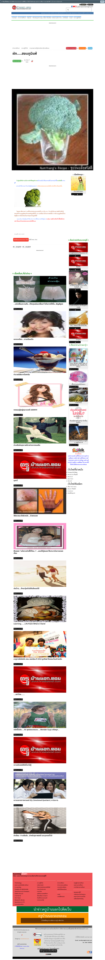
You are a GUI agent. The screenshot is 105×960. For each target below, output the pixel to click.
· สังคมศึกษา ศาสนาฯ (42, 896)
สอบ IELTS (70, 476)
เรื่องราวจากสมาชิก (71, 48)
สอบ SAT (70, 481)
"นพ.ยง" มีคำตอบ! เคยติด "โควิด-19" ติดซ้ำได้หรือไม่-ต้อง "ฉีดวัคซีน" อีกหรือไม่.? (78, 365)
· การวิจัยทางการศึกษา (79, 887)
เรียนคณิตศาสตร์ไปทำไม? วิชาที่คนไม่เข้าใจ (78, 421)
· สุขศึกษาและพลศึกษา (42, 894)
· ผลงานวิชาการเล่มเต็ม (79, 897)
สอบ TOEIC (70, 479)
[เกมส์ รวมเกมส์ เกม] (71, 17)
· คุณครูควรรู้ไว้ (77, 892)
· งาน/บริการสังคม (61, 887)
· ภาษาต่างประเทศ (41, 889)
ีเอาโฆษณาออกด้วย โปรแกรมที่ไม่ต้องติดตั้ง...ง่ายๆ (78, 286)
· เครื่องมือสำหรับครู (78, 899)
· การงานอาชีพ (40, 900)
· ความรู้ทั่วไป (40, 883)
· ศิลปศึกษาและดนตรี (42, 898)
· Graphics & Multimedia (21, 889)
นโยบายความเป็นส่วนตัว (56, 1)
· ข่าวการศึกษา (60, 883)
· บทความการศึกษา (78, 885)
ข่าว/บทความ (82, 48)
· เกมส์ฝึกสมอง (61, 897)
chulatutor (70, 491)
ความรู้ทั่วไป (24, 48)
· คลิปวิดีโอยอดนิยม (62, 889)
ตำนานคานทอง (78, 191)
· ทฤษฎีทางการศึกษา (78, 883)
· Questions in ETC (19, 902)
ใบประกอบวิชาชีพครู (72, 472)
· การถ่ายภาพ (17, 896)
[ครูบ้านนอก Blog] (29, 17)
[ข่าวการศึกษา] (22, 17)
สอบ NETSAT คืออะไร (73, 474)
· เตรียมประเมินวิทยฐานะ (79, 894)
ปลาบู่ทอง (78, 339)
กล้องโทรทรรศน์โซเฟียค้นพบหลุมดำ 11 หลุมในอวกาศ (78, 441)
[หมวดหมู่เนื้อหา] (47, 17)
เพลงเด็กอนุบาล (71, 493)
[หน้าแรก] (14, 17)
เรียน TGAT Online (72, 486)
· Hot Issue (17, 898)
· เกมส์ (58, 894)
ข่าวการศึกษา (16, 48)
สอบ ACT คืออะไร (72, 489)
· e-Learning (17, 887)
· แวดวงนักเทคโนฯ (19, 904)
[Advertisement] (52, 34)
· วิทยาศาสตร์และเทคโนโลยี (43, 887)
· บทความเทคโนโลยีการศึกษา (21, 885)
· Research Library (19, 900)
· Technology (18, 883)
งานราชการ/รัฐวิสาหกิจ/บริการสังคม (39, 48)
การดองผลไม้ (78, 402)
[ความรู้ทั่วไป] (77, 17)
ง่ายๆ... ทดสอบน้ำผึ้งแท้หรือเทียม (78, 325)
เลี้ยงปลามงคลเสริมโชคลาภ (78, 384)
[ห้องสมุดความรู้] (37, 17)
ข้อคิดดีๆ (78, 267)
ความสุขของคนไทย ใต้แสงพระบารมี (78, 253)
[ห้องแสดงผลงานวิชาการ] (57, 17)
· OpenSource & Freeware (21, 891)
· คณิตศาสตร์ (40, 885)
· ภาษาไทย (39, 891)
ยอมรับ (102, 1)
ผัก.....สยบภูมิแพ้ (17, 247)
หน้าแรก (90, 48)
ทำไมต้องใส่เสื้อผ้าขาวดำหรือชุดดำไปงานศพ (78, 306)
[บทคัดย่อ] (65, 17)
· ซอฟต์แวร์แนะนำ (18, 894)
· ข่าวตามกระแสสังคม (62, 885)
